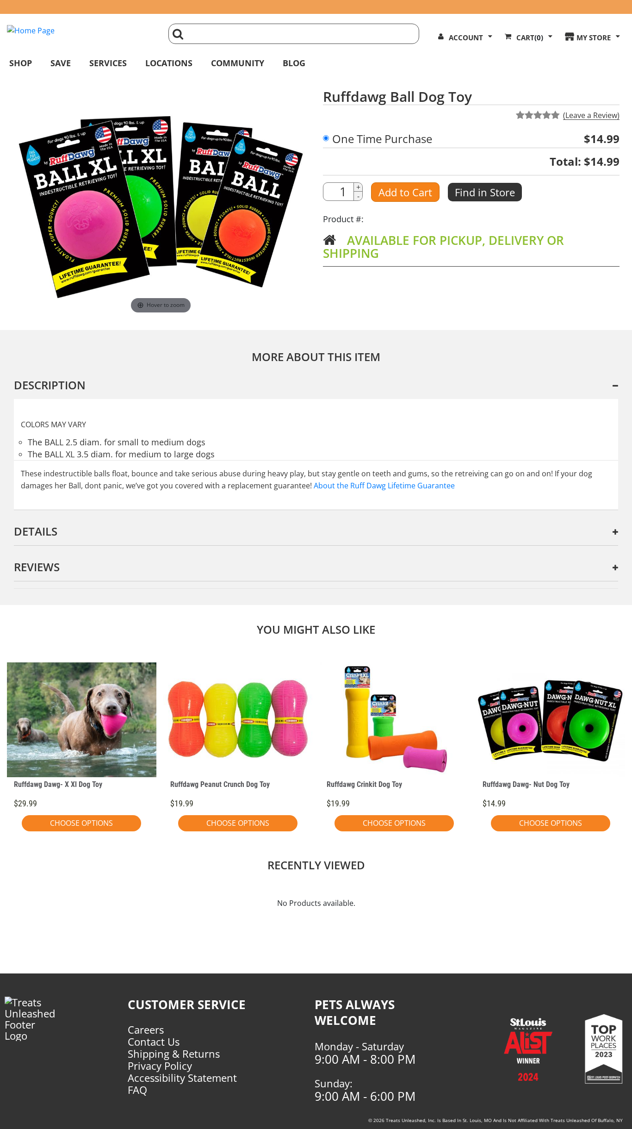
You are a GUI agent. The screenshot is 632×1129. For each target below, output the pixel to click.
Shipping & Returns (174, 1053)
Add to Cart (405, 192)
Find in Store (485, 192)
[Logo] (36, 1019)
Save (60, 63)
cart (529, 37)
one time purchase (382, 138)
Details (35, 531)
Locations (168, 63)
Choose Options (81, 823)
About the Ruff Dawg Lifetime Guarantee (384, 485)
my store (593, 37)
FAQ (137, 1089)
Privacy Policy (160, 1065)
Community (237, 63)
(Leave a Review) (591, 115)
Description (50, 385)
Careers (146, 1029)
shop (20, 63)
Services (108, 63)
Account (466, 37)
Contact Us (154, 1041)
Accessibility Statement (182, 1077)
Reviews (37, 566)
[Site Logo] (81, 31)
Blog (294, 63)
